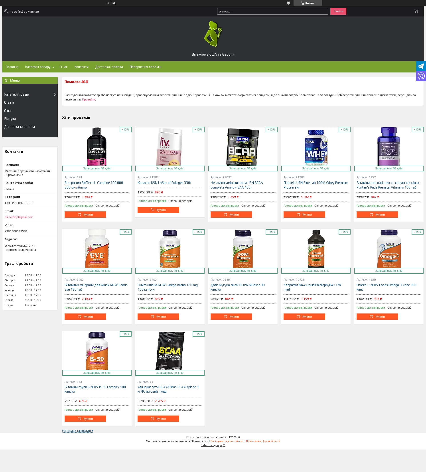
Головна (12, 67)
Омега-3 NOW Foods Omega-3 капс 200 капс (386, 287)
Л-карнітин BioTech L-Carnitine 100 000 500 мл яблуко (94, 185)
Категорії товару (37, 67)
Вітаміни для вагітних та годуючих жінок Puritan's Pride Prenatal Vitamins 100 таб (388, 185)
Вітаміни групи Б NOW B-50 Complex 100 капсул (95, 389)
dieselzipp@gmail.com (19, 217)
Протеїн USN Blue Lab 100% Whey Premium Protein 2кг (316, 185)
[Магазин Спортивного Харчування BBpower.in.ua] (213, 34)
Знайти (338, 11)
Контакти (81, 67)
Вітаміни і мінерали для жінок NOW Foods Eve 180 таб (96, 287)
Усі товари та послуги (76, 430)
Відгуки (10, 119)
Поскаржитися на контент (227, 441)
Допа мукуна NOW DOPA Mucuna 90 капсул (238, 287)
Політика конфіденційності (263, 441)
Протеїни (88, 99)
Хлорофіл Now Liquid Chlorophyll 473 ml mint (312, 287)
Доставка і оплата (109, 67)
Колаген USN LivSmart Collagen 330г (165, 183)
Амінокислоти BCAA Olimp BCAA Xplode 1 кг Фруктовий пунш (168, 389)
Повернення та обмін (145, 67)
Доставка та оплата (19, 127)
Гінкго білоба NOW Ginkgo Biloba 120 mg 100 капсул (168, 287)
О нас (64, 67)
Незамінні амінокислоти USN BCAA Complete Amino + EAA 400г (237, 185)
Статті (9, 102)
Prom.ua (234, 437)
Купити (88, 214)
